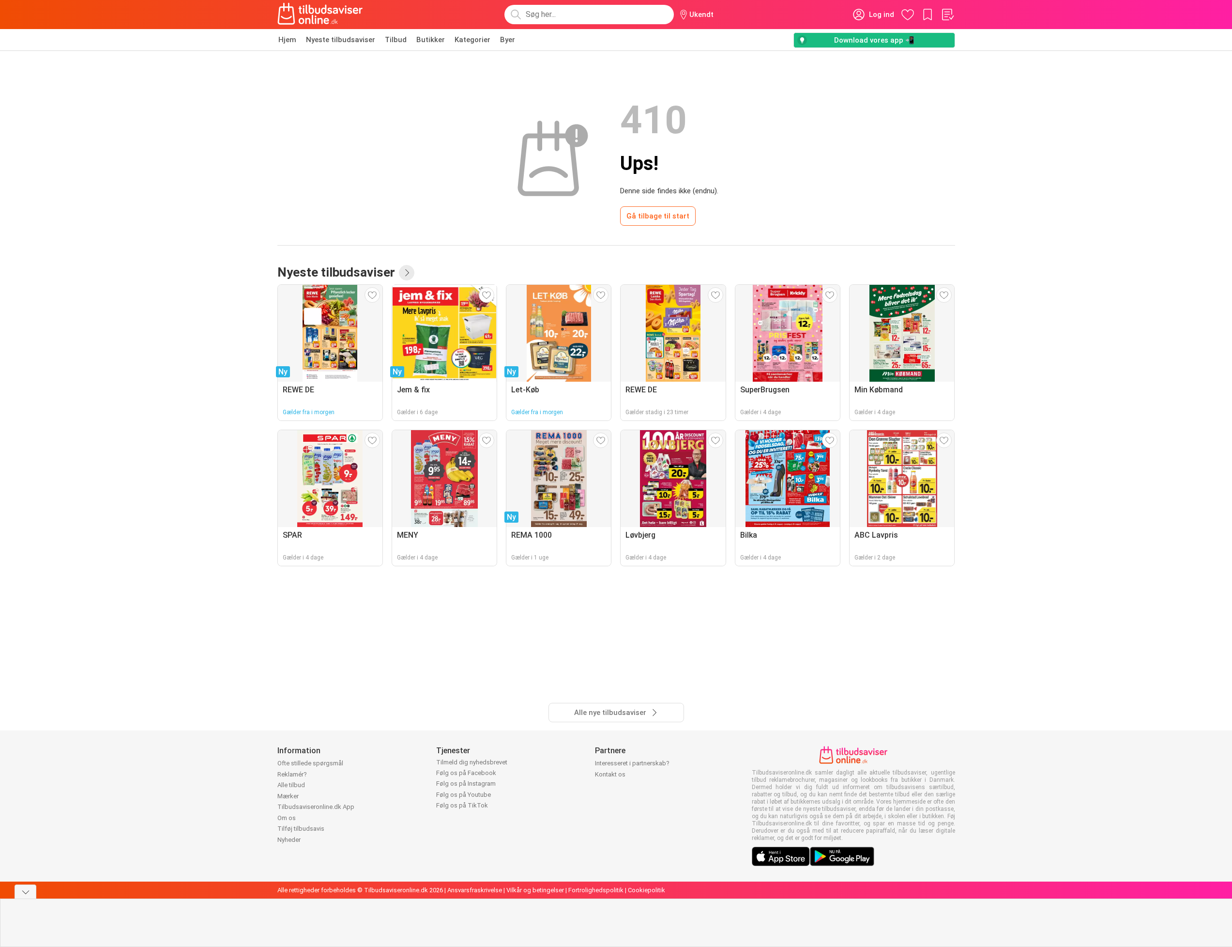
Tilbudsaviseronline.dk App (315, 806)
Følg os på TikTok (462, 805)
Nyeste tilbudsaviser (340, 39)
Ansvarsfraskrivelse (474, 890)
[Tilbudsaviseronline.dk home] (320, 14)
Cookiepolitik (646, 890)
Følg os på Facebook (466, 772)
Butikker (430, 39)
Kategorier (472, 39)
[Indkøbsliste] (947, 14)
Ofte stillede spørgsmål (310, 763)
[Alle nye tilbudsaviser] (406, 272)
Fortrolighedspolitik (596, 890)
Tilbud (396, 39)
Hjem (287, 39)
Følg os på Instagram (466, 783)
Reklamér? (292, 774)
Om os (286, 818)
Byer (507, 39)
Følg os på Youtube (463, 794)
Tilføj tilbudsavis (300, 828)
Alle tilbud (291, 785)
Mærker (288, 796)
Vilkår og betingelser (535, 890)
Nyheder (289, 839)
